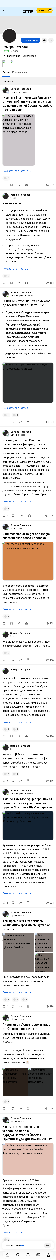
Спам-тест (44, 10)
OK (47, 1245)
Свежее (6, 81)
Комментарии (19, 72)
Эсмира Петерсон (21, 89)
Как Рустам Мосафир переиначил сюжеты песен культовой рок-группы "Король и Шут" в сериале (27, 803)
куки (22, 1245)
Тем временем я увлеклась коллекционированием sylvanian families (26, 925)
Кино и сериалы (18, 295)
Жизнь (14, 1121)
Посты (6, 72)
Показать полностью (15, 171)
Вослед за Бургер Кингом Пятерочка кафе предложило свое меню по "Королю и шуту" (25, 444)
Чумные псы (11, 203)
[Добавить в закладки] (11, 185)
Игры (13, 528)
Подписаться (30, 40)
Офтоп (14, 435)
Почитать (15, 92)
